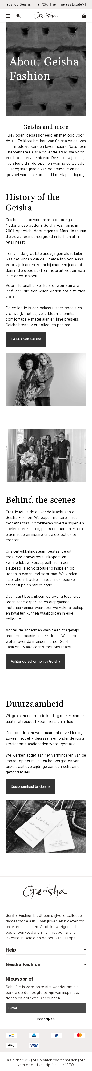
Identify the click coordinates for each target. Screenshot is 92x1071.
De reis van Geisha (26, 339)
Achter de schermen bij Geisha (35, 661)
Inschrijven (46, 1019)
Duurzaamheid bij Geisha (30, 786)
